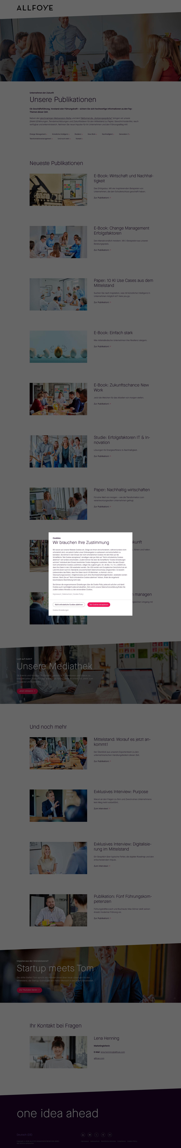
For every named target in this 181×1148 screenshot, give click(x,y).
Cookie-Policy (78, 594)
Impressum (57, 594)
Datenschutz (67, 594)
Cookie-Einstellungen (61, 610)
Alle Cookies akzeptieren (99, 605)
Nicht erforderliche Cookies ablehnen (69, 605)
